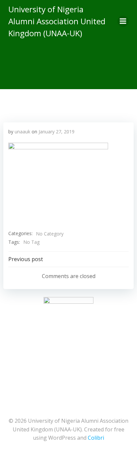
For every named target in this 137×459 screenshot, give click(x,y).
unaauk (22, 131)
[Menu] (123, 21)
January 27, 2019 (56, 131)
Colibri (96, 437)
